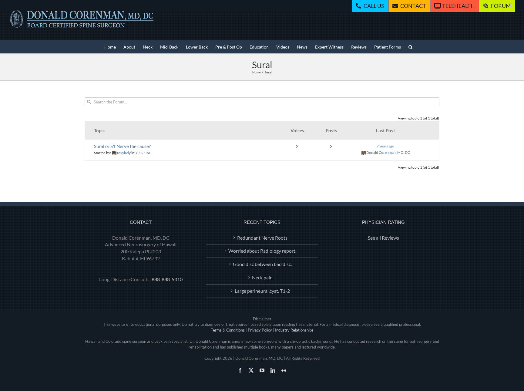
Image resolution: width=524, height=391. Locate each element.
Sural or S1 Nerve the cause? (122, 146)
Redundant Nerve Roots (262, 238)
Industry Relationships (294, 330)
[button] (410, 46)
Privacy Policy (260, 330)
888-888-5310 (167, 279)
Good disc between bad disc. (262, 264)
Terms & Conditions (228, 330)
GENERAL (144, 152)
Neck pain (262, 277)
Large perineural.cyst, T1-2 (262, 291)
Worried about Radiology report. (262, 251)
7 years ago (385, 146)
